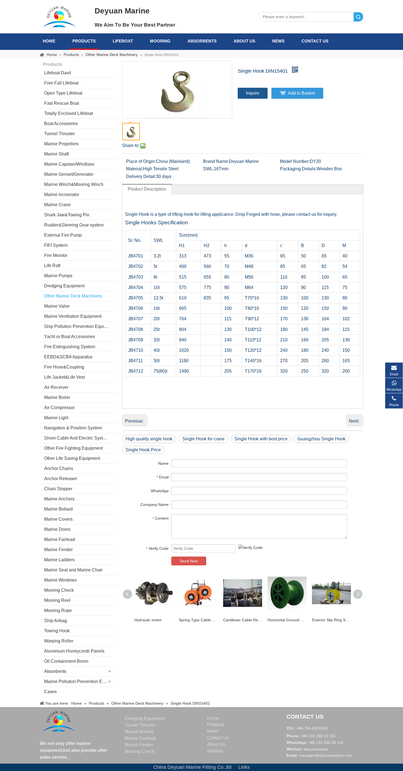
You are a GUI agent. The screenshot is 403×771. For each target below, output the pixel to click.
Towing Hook (57, 630)
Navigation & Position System (73, 428)
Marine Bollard (58, 509)
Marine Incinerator (61, 194)
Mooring (160, 41)
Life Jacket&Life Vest (64, 377)
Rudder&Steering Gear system (74, 225)
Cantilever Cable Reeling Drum (242, 620)
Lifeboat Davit (57, 72)
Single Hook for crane (203, 438)
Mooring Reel (57, 600)
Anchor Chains (58, 468)
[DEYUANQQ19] (59, 16)
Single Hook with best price (261, 438)
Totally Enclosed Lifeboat (68, 113)
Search (358, 16)
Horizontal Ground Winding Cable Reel (287, 620)
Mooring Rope (58, 610)
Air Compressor (59, 407)
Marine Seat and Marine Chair (73, 570)
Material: (134, 168)
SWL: (208, 168)
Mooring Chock (59, 590)
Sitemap (215, 751)
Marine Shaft (56, 154)
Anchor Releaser (60, 478)
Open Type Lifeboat (63, 93)
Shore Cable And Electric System (76, 438)
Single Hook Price (143, 449)
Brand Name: (216, 161)
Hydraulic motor (148, 620)
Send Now (189, 561)
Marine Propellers (61, 143)
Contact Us (315, 41)
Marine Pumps (58, 275)
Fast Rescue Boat (61, 103)
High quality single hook (149, 438)
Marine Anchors (59, 499)
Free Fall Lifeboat (61, 83)
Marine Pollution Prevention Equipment (80, 681)
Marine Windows (60, 580)
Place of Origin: (141, 161)
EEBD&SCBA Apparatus (68, 357)
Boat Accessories (61, 123)
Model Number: (295, 161)
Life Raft (52, 265)
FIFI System (55, 245)
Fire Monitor (55, 255)
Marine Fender (58, 549)
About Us (244, 41)
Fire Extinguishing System (69, 346)
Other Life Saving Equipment (72, 458)
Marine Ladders (59, 559)
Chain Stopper (58, 488)
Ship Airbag (55, 620)
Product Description (147, 189)
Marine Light (56, 417)
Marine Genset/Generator (68, 174)
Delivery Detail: (141, 176)
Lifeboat (123, 41)
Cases (50, 691)
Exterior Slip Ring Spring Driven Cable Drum (331, 620)
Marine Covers (58, 519)
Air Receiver (56, 387)
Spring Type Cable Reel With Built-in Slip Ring (198, 620)
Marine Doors (57, 529)
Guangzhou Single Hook (321, 438)
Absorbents (202, 41)
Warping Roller (58, 641)
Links (244, 767)
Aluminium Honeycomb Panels (74, 651)
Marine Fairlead (59, 539)
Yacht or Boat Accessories (69, 336)
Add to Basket (301, 93)
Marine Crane (57, 204)
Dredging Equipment (64, 286)
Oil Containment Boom (66, 661)
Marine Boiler (57, 397)
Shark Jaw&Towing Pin (66, 214)
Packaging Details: (298, 168)
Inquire (252, 93)
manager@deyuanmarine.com (325, 755)
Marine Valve (57, 306)
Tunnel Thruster (59, 133)
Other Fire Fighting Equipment (73, 448)
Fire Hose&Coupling (64, 367)
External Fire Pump (63, 235)
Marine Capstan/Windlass (69, 164)
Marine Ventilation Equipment (72, 316)
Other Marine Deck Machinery (73, 296)
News (278, 41)
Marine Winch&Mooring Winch (73, 184)
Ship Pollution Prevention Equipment (80, 326)
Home (49, 41)
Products (84, 41)
